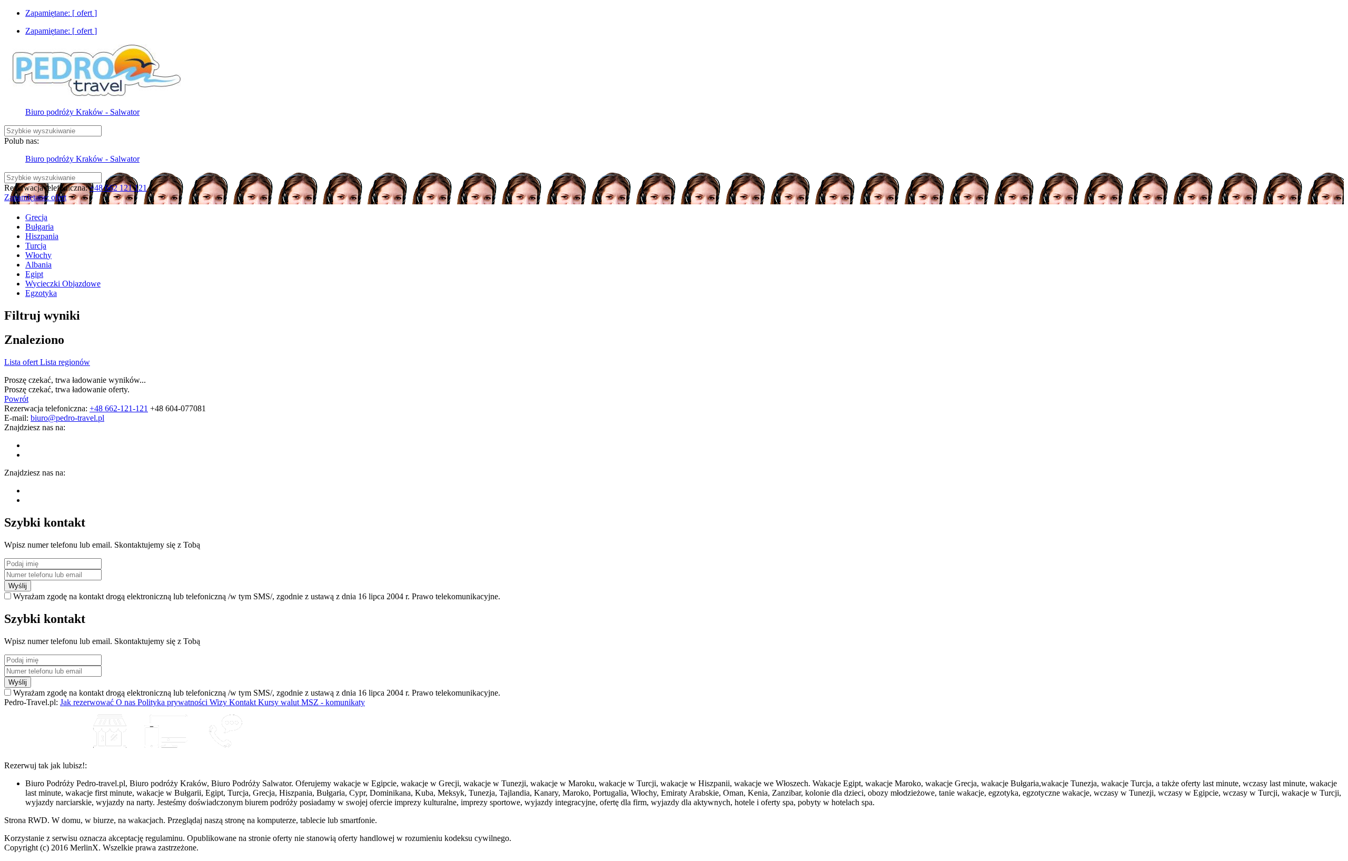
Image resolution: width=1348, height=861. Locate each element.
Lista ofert (22, 362)
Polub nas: (21, 140)
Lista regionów (65, 362)
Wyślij (17, 586)
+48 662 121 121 (118, 187)
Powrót (16, 398)
